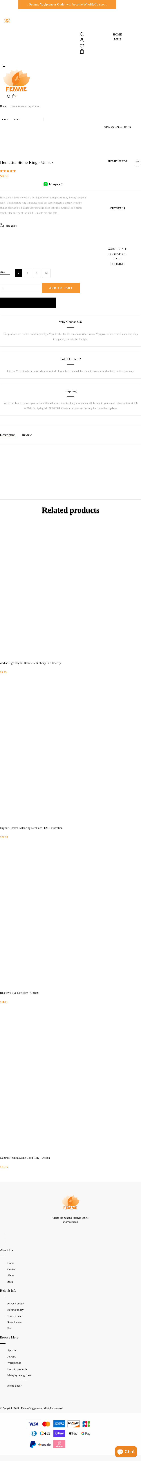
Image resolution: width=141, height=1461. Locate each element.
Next (17, 119)
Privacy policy (15, 1303)
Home (3, 106)
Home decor (14, 1385)
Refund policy (15, 1309)
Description (7, 435)
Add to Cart (61, 288)
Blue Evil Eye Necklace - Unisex (19, 992)
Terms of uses (15, 1316)
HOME (117, 34)
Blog (10, 1281)
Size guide (11, 225)
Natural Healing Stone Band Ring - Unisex (25, 1157)
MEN (117, 39)
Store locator (14, 1322)
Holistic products (17, 1369)
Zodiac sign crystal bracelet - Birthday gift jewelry (30, 663)
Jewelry (11, 1356)
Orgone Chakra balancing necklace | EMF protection (31, 828)
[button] (8, 171)
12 (46, 273)
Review (27, 435)
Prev (5, 119)
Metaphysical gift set (19, 1375)
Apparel (12, 1350)
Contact (11, 1269)
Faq (9, 1328)
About (11, 1275)
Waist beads (14, 1362)
